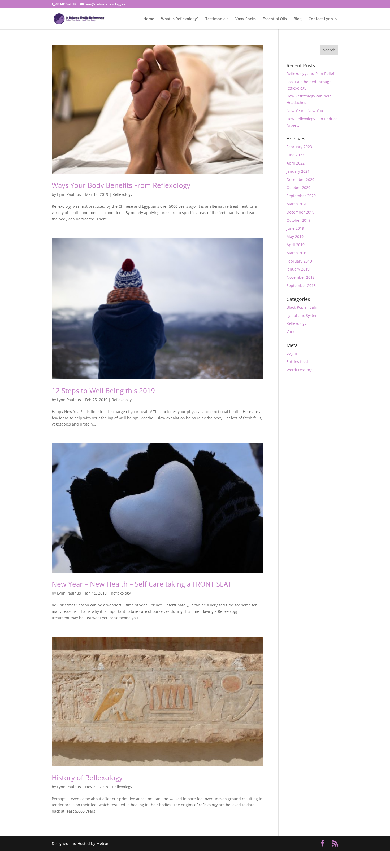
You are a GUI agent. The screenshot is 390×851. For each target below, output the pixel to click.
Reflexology (122, 194)
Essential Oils (275, 19)
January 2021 (298, 171)
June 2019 (295, 228)
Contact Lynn (321, 19)
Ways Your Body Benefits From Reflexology (121, 185)
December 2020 (300, 179)
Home (148, 19)
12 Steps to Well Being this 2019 (103, 390)
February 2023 (299, 146)
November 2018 (301, 277)
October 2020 (298, 187)
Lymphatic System (303, 315)
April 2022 (296, 163)
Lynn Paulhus (69, 194)
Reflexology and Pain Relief (310, 73)
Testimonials (216, 19)
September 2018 (301, 285)
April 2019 (296, 244)
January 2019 (298, 269)
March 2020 (297, 203)
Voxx (290, 331)
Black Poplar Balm (302, 307)
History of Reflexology (87, 777)
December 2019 (300, 212)
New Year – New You (305, 110)
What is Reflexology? (179, 19)
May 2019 (295, 236)
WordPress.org (300, 369)
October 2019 (298, 220)
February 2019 (299, 261)
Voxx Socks (245, 19)
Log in (292, 353)
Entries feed (297, 361)
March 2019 (297, 252)
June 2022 (295, 154)
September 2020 (301, 195)
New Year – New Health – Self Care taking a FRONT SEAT (142, 584)
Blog (298, 19)
